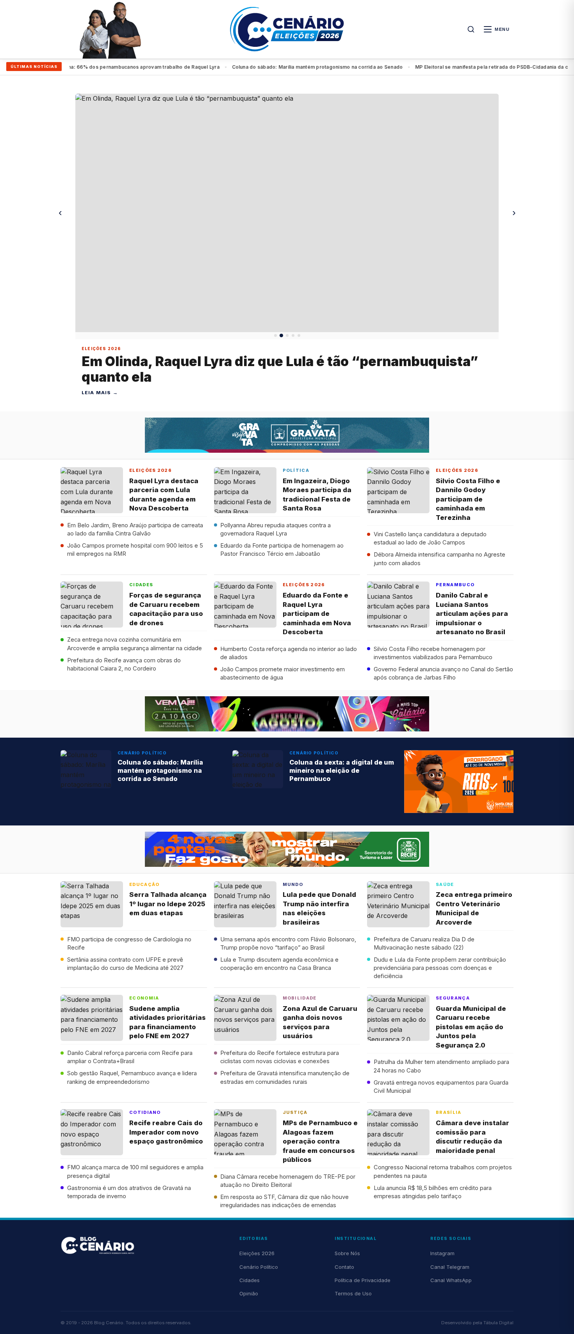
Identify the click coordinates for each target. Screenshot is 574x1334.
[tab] (275, 335)
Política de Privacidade (362, 1280)
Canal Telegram (449, 1267)
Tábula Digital (498, 1322)
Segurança (453, 998)
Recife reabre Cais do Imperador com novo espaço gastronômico (166, 1132)
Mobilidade (300, 998)
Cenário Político (142, 753)
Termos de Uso (353, 1293)
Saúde (445, 884)
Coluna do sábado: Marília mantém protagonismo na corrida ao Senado (292, 67)
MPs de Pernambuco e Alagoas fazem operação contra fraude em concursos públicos (320, 1141)
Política (296, 470)
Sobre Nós (347, 1253)
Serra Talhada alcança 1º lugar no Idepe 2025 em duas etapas (168, 904)
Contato (344, 1267)
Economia (144, 998)
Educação (144, 884)
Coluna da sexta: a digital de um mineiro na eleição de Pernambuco (341, 770)
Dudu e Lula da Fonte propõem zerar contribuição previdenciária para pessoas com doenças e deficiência (440, 968)
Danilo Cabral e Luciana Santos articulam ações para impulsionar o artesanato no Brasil (472, 613)
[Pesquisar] (471, 29)
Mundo (293, 884)
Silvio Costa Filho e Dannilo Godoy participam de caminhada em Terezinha (468, 499)
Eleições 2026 (101, 348)
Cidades (141, 584)
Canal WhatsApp (451, 1280)
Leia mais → (100, 392)
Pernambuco (455, 584)
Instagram (442, 1253)
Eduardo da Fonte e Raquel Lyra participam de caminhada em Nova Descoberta (317, 613)
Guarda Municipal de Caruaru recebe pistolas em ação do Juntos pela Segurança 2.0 (471, 1027)
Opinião (248, 1293)
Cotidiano (145, 1112)
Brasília (448, 1112)
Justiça (295, 1112)
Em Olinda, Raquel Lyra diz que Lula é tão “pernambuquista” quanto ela (280, 369)
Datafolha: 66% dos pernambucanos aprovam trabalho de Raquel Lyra (111, 67)
